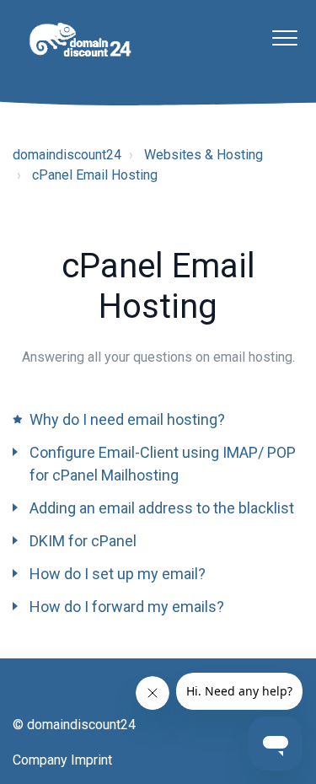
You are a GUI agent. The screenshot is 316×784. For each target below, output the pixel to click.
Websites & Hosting (203, 155)
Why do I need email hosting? (127, 419)
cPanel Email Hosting (95, 175)
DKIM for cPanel (83, 541)
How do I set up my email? (117, 574)
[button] (284, 37)
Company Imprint (62, 760)
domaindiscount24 (67, 155)
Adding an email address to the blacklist (161, 508)
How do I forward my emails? (126, 606)
